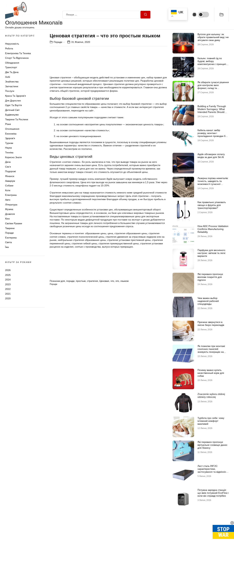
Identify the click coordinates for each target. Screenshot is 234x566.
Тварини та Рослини (16, 119)
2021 (8, 293)
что (112, 281)
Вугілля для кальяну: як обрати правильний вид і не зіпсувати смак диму (213, 37)
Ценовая (104, 281)
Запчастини (11, 86)
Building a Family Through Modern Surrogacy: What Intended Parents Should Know (212, 110)
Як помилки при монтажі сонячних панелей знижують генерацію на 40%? (211, 350)
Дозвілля (10, 214)
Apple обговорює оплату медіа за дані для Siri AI (211, 155)
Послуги (9, 91)
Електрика (11, 195)
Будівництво (12, 114)
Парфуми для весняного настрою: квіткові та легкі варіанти (211, 253)
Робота (9, 48)
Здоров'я (10, 138)
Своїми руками (13, 223)
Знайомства (12, 81)
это (117, 281)
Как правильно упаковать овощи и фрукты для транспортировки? (212, 205)
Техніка (9, 152)
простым (81, 281)
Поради (9, 232)
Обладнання (12, 62)
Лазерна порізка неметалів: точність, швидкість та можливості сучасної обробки (213, 182)
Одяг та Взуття (13, 105)
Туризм (9, 143)
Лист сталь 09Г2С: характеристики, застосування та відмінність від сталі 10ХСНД (213, 470)
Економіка (10, 133)
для (63, 281)
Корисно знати (13, 157)
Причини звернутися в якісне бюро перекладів (211, 323)
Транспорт (11, 67)
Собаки (9, 185)
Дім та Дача (12, 72)
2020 (8, 298)
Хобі (7, 77)
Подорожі (10, 171)
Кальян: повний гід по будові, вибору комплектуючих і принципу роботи (212, 62)
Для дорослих (13, 100)
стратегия (92, 281)
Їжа (7, 247)
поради (70, 281)
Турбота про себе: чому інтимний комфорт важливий (211, 421)
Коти (7, 190)
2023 (8, 284)
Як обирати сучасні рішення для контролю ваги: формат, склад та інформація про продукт (213, 86)
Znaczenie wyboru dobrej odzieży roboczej (211, 395)
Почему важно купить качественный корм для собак (211, 373)
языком (124, 281)
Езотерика (11, 237)
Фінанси (9, 176)
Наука (8, 147)
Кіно (7, 218)
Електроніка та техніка (18, 53)
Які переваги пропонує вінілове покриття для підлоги (210, 277)
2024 (8, 279)
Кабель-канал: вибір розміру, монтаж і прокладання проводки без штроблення (213, 134)
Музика (9, 209)
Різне (8, 124)
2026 (8, 270)
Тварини (10, 228)
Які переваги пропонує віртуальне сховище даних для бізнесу (212, 445)
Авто (7, 199)
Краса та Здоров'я (15, 95)
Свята (8, 242)
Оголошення (12, 128)
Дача (8, 162)
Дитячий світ (12, 110)
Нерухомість (12, 43)
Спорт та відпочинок (17, 58)
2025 (8, 274)
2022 (8, 289)
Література (11, 204)
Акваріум (10, 181)
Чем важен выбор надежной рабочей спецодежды (208, 301)
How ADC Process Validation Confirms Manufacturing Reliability (213, 229)
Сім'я (8, 166)
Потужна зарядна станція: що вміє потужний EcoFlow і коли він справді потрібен (213, 493)
